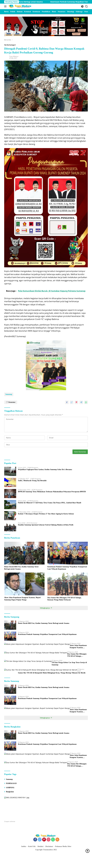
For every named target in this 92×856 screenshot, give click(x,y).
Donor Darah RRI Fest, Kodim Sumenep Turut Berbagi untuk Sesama (21, 568)
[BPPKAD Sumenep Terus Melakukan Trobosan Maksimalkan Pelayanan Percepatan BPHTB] (10, 493)
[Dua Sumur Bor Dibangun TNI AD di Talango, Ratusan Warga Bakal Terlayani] (67, 584)
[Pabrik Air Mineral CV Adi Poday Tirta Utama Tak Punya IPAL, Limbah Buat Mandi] (10, 504)
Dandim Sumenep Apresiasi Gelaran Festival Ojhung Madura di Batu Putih (45, 525)
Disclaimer (49, 846)
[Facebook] (35, 840)
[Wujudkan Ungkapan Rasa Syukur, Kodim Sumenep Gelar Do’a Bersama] (10, 471)
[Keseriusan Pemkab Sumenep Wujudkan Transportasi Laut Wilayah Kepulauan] (67, 553)
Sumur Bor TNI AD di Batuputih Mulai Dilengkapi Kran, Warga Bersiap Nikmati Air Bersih (51, 673)
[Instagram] (48, 840)
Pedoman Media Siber (63, 846)
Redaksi (40, 846)
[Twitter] (40, 840)
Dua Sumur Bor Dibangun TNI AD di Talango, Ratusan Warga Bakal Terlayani (64, 599)
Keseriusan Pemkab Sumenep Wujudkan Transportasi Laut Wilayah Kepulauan (67, 568)
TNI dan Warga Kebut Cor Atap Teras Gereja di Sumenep (69, 664)
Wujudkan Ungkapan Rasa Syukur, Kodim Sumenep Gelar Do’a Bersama (45, 469)
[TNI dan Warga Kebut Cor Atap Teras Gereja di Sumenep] (28, 661)
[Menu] (5, 6)
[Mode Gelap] (82, 6)
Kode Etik (32, 846)
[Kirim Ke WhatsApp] (86, 402)
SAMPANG (10, 788)
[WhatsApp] (53, 840)
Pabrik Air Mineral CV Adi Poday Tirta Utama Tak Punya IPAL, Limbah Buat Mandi (49, 503)
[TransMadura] (20, 6)
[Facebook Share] (67, 402)
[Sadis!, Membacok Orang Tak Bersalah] (10, 482)
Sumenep (8, 394)
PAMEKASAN (11, 783)
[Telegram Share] (81, 402)
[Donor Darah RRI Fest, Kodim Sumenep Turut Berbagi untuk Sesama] (24, 553)
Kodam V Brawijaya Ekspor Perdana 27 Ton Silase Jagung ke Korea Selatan (46, 514)
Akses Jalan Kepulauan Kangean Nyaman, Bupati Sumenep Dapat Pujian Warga (22, 599)
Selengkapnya (45, 608)
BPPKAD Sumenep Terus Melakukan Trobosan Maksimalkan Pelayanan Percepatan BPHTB (52, 492)
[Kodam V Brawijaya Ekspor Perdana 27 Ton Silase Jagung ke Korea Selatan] (10, 515)
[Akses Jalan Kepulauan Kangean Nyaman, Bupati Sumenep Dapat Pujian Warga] (24, 584)
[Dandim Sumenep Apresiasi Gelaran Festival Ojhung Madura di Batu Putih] (10, 526)
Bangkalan (10, 792)
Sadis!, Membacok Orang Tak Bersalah (32, 480)
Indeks (23, 846)
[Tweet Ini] (71, 402)
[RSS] (57, 840)
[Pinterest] (44, 840)
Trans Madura (13, 56)
